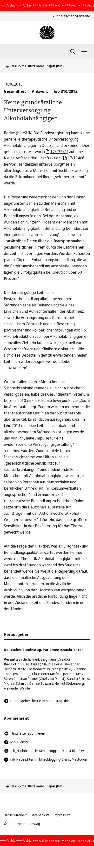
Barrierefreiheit (15, 815)
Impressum (62, 815)
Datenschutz (40, 815)
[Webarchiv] (47, 33)
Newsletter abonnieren (28, 733)
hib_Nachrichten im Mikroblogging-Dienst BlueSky (47, 750)
